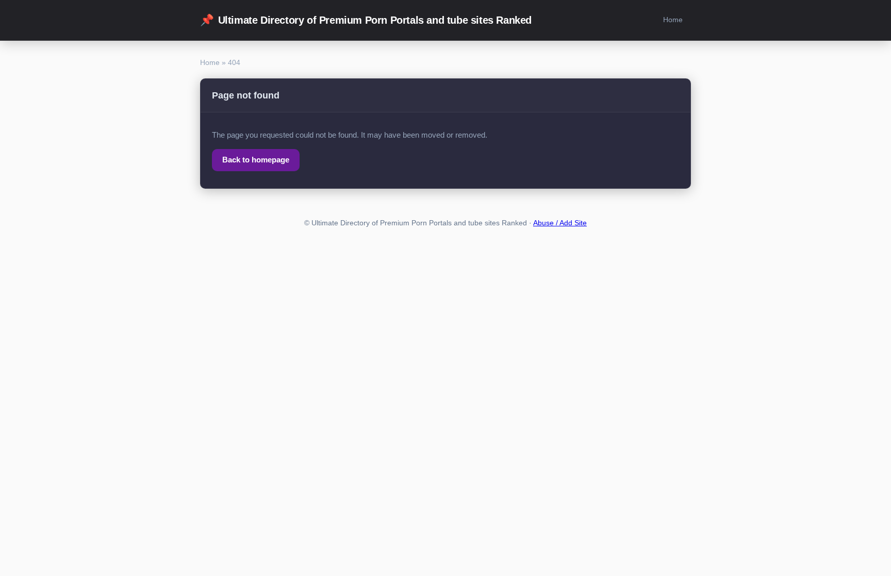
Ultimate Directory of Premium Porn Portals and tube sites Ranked (366, 19)
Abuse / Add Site (560, 223)
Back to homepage (255, 159)
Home (673, 19)
